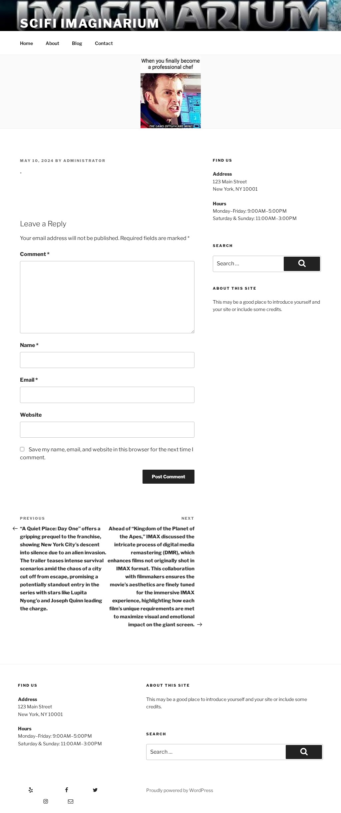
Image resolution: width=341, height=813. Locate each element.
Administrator (84, 160)
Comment (35, 254)
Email (29, 380)
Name (29, 345)
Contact (104, 43)
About (52, 43)
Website (31, 415)
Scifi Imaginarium (90, 23)
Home (26, 43)
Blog (77, 43)
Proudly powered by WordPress (179, 790)
